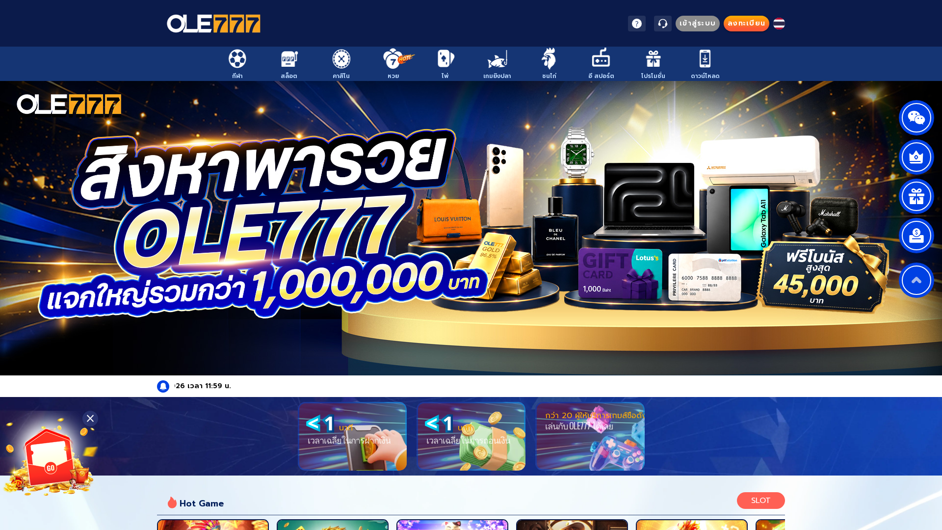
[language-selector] (779, 23)
